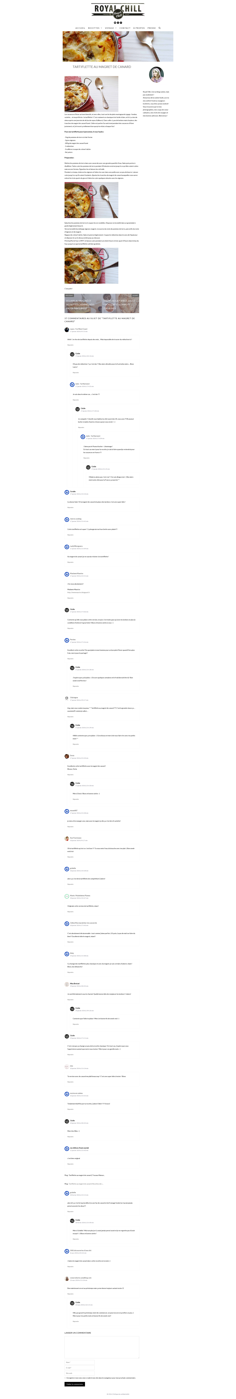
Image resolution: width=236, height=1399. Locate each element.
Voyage (109, 28)
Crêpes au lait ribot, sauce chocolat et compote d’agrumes (119, 304)
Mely (72, 953)
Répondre (70, 345)
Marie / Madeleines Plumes (80, 896)
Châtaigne (74, 697)
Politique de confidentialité (121, 1394)
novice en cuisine (76, 1093)
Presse (152, 28)
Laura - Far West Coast (78, 329)
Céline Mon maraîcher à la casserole (83, 923)
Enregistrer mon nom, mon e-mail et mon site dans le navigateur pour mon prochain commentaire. (101, 1378)
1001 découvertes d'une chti (80, 1250)
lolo (71, 1066)
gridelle (73, 868)
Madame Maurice (76, 573)
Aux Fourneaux (75, 838)
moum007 (73, 811)
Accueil (80, 28)
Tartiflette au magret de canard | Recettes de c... (86, 1184)
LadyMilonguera (76, 546)
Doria (72, 755)
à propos (139, 28)
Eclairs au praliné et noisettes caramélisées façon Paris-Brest (80, 304)
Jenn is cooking (75, 519)
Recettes (94, 28)
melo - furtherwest (82, 384)
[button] (159, 28)
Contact (125, 28)
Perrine (73, 640)
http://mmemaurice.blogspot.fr (78, 592)
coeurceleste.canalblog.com (80, 1278)
